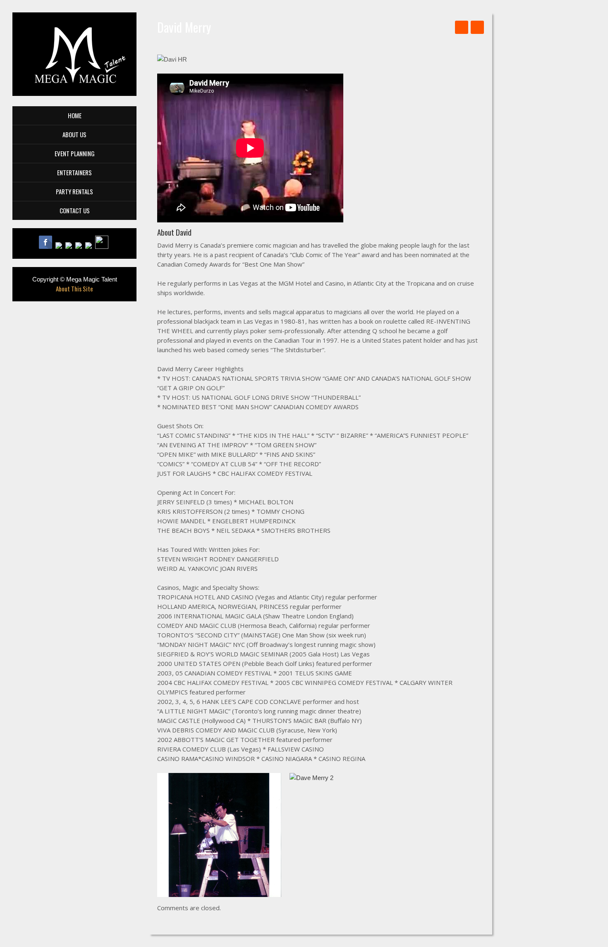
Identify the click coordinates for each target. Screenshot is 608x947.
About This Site (74, 288)
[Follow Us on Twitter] (60, 245)
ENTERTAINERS (74, 172)
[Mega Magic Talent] (74, 54)
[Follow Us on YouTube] (70, 245)
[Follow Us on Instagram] (80, 245)
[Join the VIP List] (102, 245)
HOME (74, 115)
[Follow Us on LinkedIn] (90, 245)
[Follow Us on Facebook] (47, 245)
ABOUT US (74, 134)
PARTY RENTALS (74, 191)
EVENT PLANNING (75, 153)
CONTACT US (75, 210)
